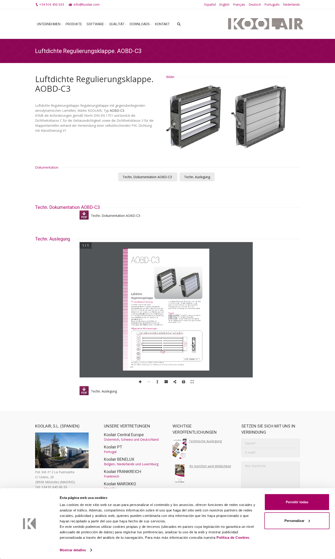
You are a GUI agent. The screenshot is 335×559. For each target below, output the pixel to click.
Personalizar (294, 520)
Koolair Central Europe (124, 434)
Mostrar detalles (73, 550)
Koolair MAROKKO (120, 483)
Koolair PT (113, 447)
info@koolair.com (87, 4)
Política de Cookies (232, 537)
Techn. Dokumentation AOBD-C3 (148, 177)
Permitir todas (297, 502)
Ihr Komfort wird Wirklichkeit (210, 466)
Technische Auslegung (205, 441)
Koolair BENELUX (119, 459)
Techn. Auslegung (197, 177)
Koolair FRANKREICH (122, 471)
